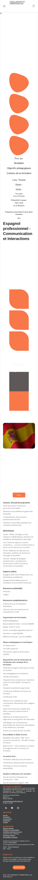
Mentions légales (8, 828)
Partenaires (6, 820)
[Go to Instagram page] (18, 808)
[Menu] (4, 6)
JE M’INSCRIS (19, 867)
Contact (5, 822)
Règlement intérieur (9, 835)
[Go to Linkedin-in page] (6, 808)
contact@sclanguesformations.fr (13, 801)
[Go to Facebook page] (12, 808)
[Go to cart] (33, 6)
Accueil (5, 815)
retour (19, 495)
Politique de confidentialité (11, 830)
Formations (6, 817)
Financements (7, 819)
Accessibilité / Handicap (10, 837)
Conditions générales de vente (12, 832)
